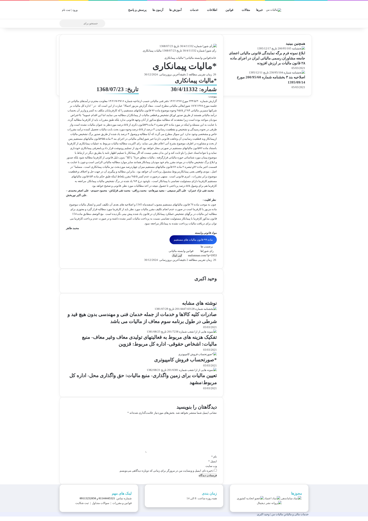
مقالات (246, 9)
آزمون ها (157, 9)
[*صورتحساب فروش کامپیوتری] (197, 354)
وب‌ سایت (211, 466)
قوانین (229, 9)
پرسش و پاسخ (137, 9)
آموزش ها (175, 9)
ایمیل (212, 461)
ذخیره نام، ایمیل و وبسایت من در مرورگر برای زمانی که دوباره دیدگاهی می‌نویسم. (166, 470)
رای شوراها (207, 251)
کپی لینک (177, 255)
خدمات (194, 9)
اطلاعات (212, 9)
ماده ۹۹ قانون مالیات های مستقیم (193, 239)
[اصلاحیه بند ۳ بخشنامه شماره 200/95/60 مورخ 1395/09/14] (277, 72)
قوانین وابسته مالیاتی (198, 57)
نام (214, 456)
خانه (214, 57)
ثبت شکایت (82, 503)
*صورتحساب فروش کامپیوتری (185, 359)
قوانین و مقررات (122, 503)
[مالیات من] (273, 9)
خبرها (259, 9)
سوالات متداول (100, 503)
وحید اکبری (205, 278)
